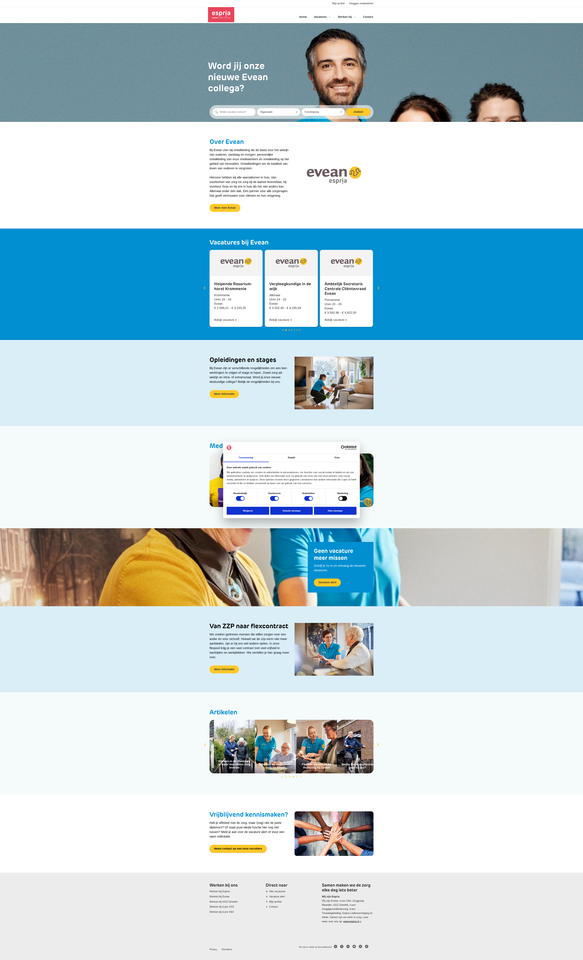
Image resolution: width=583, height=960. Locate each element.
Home (303, 16)
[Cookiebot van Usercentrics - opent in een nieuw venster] (343, 447)
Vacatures (320, 16)
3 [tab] (289, 776)
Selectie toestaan (292, 510)
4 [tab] (293, 776)
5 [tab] (296, 776)
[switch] (274, 498)
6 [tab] (300, 776)
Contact (368, 16)
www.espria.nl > (352, 921)
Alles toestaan (335, 510)
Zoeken (358, 111)
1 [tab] (282, 776)
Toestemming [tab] (246, 457)
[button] (204, 288)
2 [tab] (286, 776)
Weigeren (248, 510)
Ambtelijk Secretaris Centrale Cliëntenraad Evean (290, 289)
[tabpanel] (230, 746)
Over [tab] (337, 457)
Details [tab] (291, 457)
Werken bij (345, 16)
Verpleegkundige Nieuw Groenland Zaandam (341, 289)
